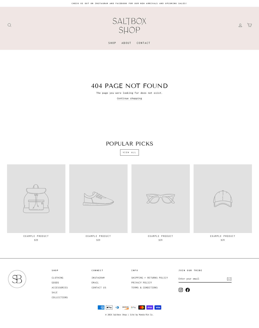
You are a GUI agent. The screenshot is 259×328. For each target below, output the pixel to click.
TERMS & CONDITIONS (144, 287)
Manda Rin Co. (146, 315)
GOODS (55, 282)
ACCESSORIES (60, 287)
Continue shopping (129, 98)
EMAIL (95, 282)
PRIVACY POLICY (141, 282)
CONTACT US (99, 287)
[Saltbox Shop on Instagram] (181, 290)
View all (129, 152)
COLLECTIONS (60, 297)
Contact (143, 42)
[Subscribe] (229, 279)
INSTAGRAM (98, 278)
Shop (112, 42)
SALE (55, 292)
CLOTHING (57, 278)
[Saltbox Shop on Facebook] (188, 290)
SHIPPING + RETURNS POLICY (149, 278)
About (126, 42)
